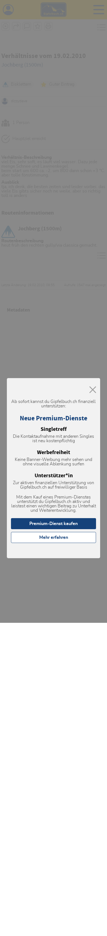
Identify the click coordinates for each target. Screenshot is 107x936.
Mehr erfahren (53, 537)
